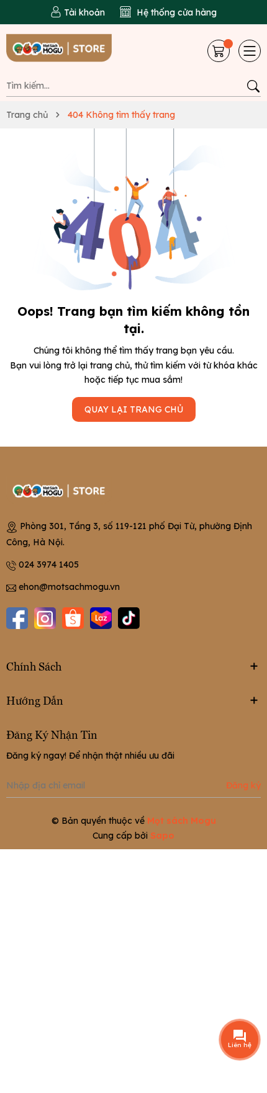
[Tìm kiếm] (253, 86)
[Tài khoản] (77, 12)
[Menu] (249, 51)
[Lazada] (101, 618)
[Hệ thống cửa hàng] (168, 12)
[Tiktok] (129, 618)
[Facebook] (17, 618)
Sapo (162, 835)
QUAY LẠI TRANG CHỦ (133, 409)
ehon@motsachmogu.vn (69, 586)
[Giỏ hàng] (219, 51)
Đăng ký (243, 785)
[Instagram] (45, 618)
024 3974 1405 (49, 564)
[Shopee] (73, 618)
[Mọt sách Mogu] (67, 51)
